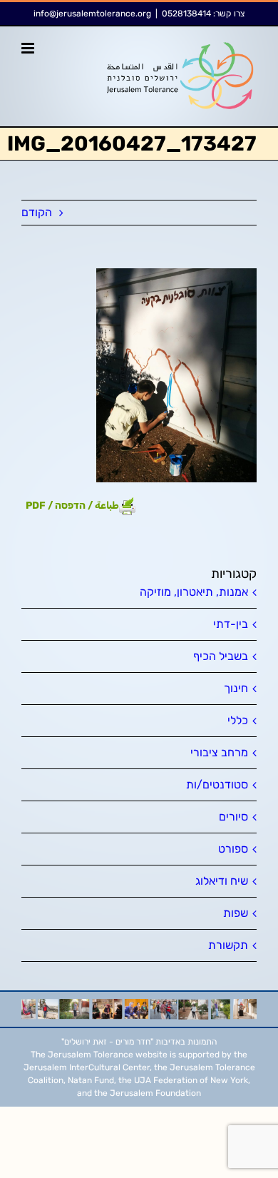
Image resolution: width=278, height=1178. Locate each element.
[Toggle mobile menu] (28, 48)
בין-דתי (230, 624)
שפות (235, 913)
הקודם (36, 212)
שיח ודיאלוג (221, 881)
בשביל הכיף (220, 656)
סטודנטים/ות (217, 784)
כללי (237, 720)
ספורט (233, 848)
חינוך (236, 688)
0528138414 (186, 14)
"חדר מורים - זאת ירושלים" (107, 1042)
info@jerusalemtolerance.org (92, 14)
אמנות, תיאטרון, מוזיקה (194, 592)
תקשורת (228, 945)
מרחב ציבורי (219, 752)
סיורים (233, 816)
